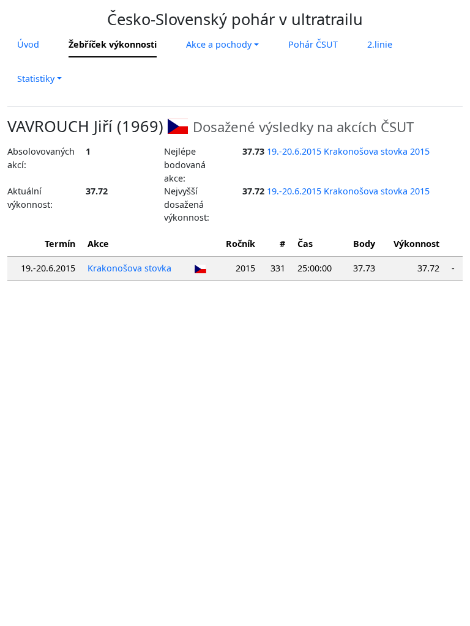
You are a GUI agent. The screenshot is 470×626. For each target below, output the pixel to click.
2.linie (379, 44)
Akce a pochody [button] (219, 44)
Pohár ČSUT (313, 44)
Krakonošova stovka (129, 268)
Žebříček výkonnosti (113, 44)
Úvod (28, 44)
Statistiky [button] (35, 78)
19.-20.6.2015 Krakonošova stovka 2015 (348, 151)
